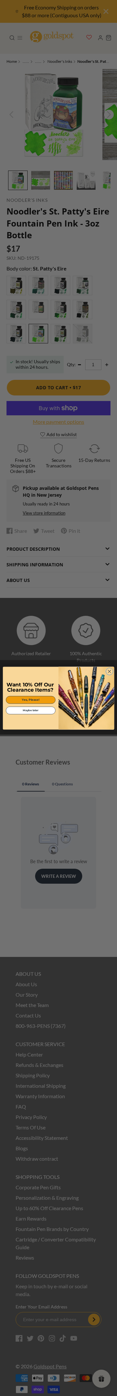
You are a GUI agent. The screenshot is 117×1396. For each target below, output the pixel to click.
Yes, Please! (30, 699)
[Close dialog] (109, 671)
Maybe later (30, 710)
